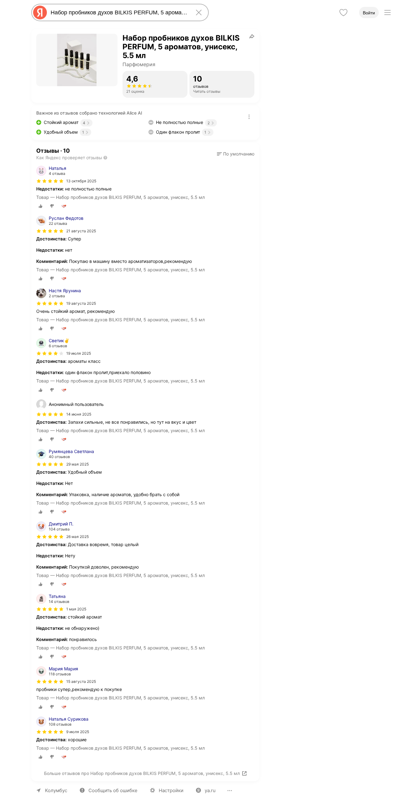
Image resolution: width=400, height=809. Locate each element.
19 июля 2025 (78, 353)
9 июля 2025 (77, 731)
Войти (369, 12)
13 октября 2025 (81, 181)
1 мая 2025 (76, 609)
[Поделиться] (251, 36)
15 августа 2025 (81, 681)
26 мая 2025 (77, 536)
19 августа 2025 (81, 303)
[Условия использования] (249, 116)
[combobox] (119, 12)
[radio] (40, 206)
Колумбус (56, 790)
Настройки (171, 790)
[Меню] (387, 12)
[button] (235, 154)
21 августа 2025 (81, 231)
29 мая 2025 (77, 464)
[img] (50, 181)
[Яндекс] (40, 12)
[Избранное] (343, 12)
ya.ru (210, 790)
